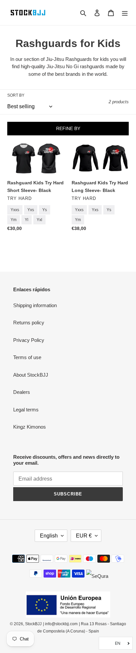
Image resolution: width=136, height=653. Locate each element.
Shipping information (35, 305)
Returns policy (28, 322)
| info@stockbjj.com (60, 624)
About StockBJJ (30, 375)
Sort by (15, 95)
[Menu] (125, 13)
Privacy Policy (28, 340)
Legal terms (26, 409)
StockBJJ (33, 624)
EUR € (84, 535)
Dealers (21, 392)
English (49, 535)
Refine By (68, 128)
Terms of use (27, 357)
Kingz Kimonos (29, 427)
